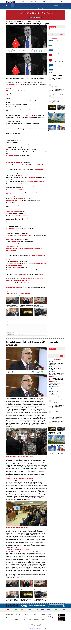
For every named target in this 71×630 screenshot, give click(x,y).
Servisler (27, 1)
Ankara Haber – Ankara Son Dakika (11, 21)
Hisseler (42, 610)
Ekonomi (36, 1)
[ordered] (19, 334)
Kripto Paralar (62, 610)
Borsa (7, 610)
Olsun (15, 295)
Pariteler (48, 610)
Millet (18, 577)
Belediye (8, 577)
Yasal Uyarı (47, 628)
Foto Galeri (49, 1)
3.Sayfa (23, 21)
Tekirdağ (22, 577)
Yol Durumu (54, 610)
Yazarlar (58, 1)
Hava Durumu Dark (9, 614)
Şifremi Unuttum (51, 617)
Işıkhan (14, 577)
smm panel (17, 620)
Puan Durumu (35, 610)
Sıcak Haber (43, 620)
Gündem (32, 1)
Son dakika (54, 5)
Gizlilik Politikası (31, 628)
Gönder (9, 334)
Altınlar (35, 614)
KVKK (38, 628)
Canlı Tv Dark (17, 614)
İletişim (27, 628)
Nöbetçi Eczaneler (18, 617)
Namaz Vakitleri (14, 610)
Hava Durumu (28, 610)
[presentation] (10, 5)
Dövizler (35, 616)
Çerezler (35, 628)
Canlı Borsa (26, 614)
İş (11, 577)
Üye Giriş (49, 614)
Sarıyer (19, 295)
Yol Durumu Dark (9, 616)
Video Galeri (43, 616)
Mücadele (11, 295)
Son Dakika (22, 1)
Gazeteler (63, 1)
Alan (7, 295)
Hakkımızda (24, 628)
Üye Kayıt (49, 616)
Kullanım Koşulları (42, 628)
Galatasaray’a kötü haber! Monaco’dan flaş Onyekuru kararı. (31, 5)
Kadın (44, 1)
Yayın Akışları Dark (18, 616)
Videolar (53, 1)
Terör (23, 295)
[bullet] (21, 334)
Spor (41, 1)
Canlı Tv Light (8, 617)
